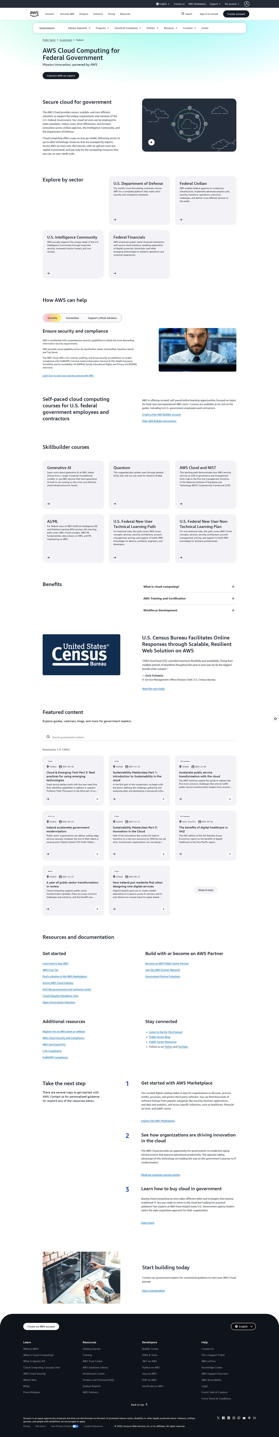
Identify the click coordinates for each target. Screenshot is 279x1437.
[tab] (52, 317)
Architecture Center (94, 1373)
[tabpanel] (139, 353)
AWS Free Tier (50, 970)
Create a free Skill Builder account (161, 414)
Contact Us (208, 1348)
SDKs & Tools (149, 1355)
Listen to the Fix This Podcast (165, 1032)
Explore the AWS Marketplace (158, 1120)
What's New (29, 1379)
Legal (205, 1386)
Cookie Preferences (93, 1426)
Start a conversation (153, 1290)
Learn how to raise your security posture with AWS (68, 375)
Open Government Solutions (59, 1002)
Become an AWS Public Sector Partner (167, 963)
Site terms (41, 1426)
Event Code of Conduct (215, 1392)
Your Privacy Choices (61, 1426)
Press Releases (31, 1392)
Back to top (137, 1404)
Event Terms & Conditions (216, 1398)
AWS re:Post (209, 1361)
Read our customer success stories (160, 1174)
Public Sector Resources (162, 1041)
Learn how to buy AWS (55, 963)
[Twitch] (239, 1418)
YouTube (183, 1046)
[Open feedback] (275, 718)
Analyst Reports (92, 1386)
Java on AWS (149, 1373)
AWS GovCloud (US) (54, 1044)
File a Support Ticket (213, 1355)
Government (66, 40)
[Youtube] (244, 1418)
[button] (67, 14)
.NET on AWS (149, 1361)
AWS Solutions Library (95, 1367)
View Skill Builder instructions (159, 421)
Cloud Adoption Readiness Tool (60, 995)
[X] (218, 1418)
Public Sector (49, 40)
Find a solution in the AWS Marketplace (65, 976)
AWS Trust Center (93, 1361)
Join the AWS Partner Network (162, 970)
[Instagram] (233, 1418)
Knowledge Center (212, 1367)
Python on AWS (151, 1367)
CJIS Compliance (52, 1050)
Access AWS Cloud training (58, 982)
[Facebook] (223, 1418)
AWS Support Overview (215, 1373)
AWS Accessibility (211, 1379)
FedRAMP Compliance (55, 1057)
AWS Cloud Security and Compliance (63, 1038)
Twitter (168, 1046)
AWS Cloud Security (34, 1373)
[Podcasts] (249, 1418)
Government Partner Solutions (162, 976)
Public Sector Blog (159, 1037)
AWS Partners (90, 1392)
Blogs (26, 1386)
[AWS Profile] (246, 3)
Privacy (26, 1426)
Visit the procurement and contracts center (67, 989)
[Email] (254, 1418)
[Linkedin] (228, 1418)
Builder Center (150, 1348)
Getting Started (91, 1348)
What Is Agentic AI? (34, 1361)
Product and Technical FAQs (98, 1379)
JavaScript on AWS (152, 1386)
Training (87, 1355)
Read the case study (153, 688)
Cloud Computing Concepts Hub (41, 1367)
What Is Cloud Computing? (38, 1355)
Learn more (147, 1222)
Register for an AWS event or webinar (64, 1031)
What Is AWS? (31, 1348)
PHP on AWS (149, 1379)
